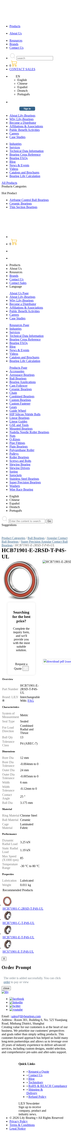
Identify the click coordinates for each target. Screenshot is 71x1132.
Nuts (12, 435)
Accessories (16, 371)
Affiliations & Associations (26, 126)
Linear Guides (18, 421)
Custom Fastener (19, 403)
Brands (13, 44)
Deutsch (22, 90)
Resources (15, 40)
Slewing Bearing (19, 464)
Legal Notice (17, 1128)
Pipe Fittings (17, 443)
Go (49, 521)
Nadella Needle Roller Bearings (29, 432)
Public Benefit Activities (24, 130)
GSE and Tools (19, 425)
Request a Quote (38, 1071)
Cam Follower (18, 385)
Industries (15, 143)
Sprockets (15, 475)
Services (14, 147)
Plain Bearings (18, 446)
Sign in (27, 108)
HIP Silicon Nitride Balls (24, 414)
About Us (15, 33)
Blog (12, 161)
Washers (14, 486)
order (7, 982)
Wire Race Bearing (21, 489)
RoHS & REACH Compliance (47, 1086)
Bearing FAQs (18, 158)
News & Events (19, 165)
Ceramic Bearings (20, 203)
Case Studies (17, 137)
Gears (13, 407)
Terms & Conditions (22, 1125)
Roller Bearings (19, 457)
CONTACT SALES (22, 69)
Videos (13, 169)
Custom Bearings (20, 400)
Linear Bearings (19, 418)
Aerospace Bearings (22, 375)
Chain (13, 392)
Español (22, 87)
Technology (35, 1082)
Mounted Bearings (21, 428)
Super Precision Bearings (25, 482)
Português (23, 94)
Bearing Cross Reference (25, 154)
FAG (31, 700)
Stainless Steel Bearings (24, 478)
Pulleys (14, 453)
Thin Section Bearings (23, 207)
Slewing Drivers (19, 468)
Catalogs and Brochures (24, 172)
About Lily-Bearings (22, 115)
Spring (13, 471)
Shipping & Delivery (34, 1091)
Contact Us (16, 47)
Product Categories (13, 538)
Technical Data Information (26, 151)
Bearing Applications (22, 382)
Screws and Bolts (20, 461)
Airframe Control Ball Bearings (29, 200)
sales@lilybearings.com (26, 1016)
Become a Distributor (22, 122)
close (6, 988)
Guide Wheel (17, 410)
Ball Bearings (17, 378)
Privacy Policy (18, 1121)
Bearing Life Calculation (24, 176)
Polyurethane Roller (21, 450)
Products (14, 26)
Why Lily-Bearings (21, 119)
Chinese (22, 83)
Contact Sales (17, 283)
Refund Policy (37, 1096)
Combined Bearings (21, 396)
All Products (9, 182)
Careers (14, 133)
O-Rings (14, 439)
